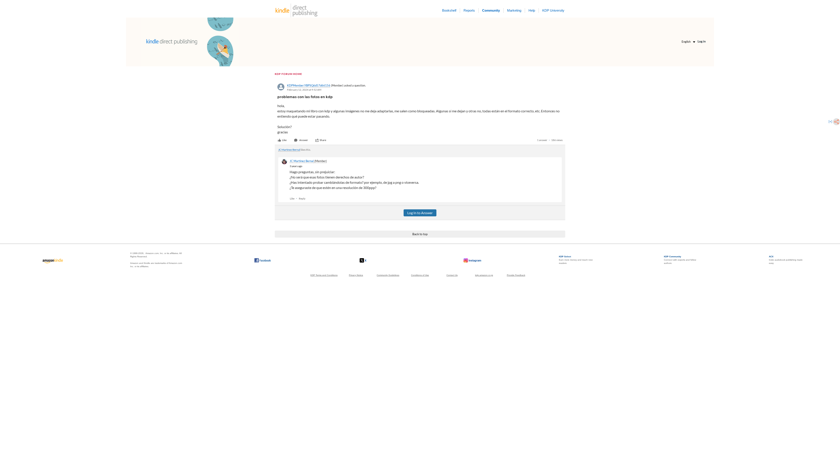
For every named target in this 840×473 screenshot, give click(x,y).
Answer (303, 140)
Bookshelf (449, 10)
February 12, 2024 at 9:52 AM (304, 89)
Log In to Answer (420, 213)
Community (491, 10)
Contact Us (452, 275)
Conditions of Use (420, 275)
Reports (469, 10)
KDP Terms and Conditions (324, 275)
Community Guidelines (388, 275)
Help (531, 10)
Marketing (514, 10)
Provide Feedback (516, 275)
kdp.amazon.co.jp (484, 275)
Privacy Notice (356, 275)
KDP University (553, 10)
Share (323, 140)
